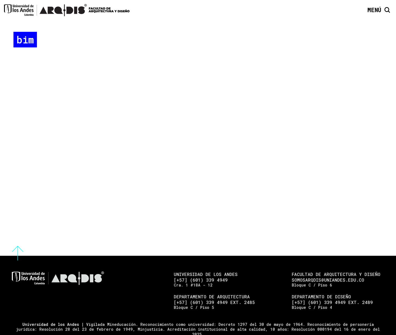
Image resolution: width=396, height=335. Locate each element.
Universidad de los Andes (50, 324)
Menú (374, 10)
